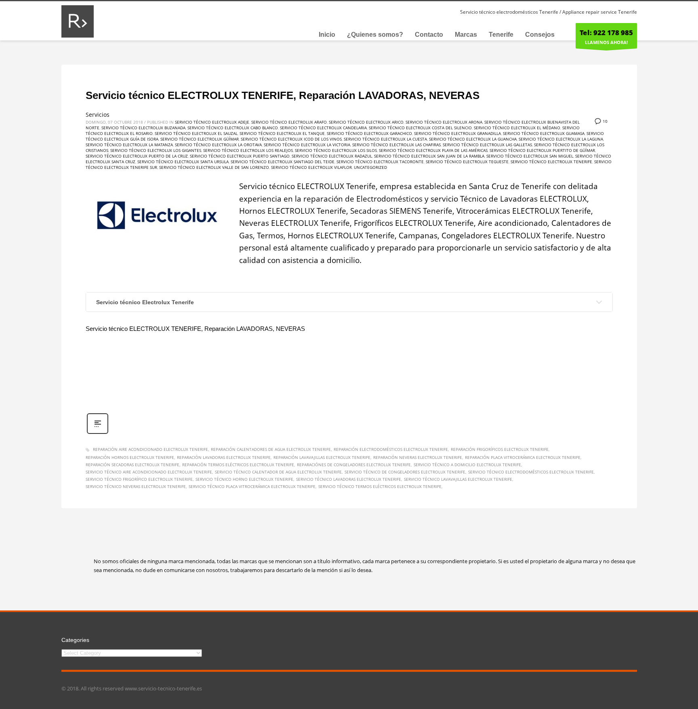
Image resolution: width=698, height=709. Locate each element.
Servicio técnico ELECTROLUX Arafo (289, 122)
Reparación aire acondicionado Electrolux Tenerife (150, 449)
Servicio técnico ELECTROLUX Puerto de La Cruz (137, 156)
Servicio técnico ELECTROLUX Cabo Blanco (232, 127)
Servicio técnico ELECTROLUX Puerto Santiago (240, 156)
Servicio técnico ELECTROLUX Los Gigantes (155, 150)
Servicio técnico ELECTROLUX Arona (444, 122)
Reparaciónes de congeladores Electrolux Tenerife (354, 464)
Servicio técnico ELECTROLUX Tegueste (467, 161)
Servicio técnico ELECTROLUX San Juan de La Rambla (429, 156)
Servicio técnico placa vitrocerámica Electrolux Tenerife (252, 486)
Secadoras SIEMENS (385, 211)
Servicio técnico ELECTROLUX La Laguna (561, 139)
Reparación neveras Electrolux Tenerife (417, 457)
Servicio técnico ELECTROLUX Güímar (199, 139)
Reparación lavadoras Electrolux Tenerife (224, 457)
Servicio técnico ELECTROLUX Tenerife (551, 161)
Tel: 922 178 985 (606, 32)
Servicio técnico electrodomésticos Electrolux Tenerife (531, 472)
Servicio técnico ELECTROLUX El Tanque (282, 133)
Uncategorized (370, 167)
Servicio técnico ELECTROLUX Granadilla (457, 133)
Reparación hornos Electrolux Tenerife (130, 457)
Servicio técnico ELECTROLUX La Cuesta (385, 139)
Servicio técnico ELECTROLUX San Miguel (529, 156)
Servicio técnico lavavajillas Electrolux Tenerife (458, 479)
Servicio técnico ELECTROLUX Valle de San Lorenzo (214, 167)
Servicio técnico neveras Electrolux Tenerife (136, 486)
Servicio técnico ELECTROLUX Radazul (332, 156)
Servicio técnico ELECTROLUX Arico (366, 122)
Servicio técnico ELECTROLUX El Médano (517, 127)
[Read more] (97, 433)
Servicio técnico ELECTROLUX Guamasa (543, 133)
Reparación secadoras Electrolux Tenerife (132, 464)
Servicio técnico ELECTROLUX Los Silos (336, 150)
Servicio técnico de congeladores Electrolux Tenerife (405, 472)
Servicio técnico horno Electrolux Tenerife (244, 479)
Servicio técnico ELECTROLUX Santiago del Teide (282, 161)
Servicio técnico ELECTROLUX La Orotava (218, 144)
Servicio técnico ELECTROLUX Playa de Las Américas (433, 150)
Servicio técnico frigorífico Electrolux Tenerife (139, 479)
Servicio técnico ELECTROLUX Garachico (369, 133)
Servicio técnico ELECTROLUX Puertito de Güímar (542, 150)
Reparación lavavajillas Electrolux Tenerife (321, 457)
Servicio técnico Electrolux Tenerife (145, 302)
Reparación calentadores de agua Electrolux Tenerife (271, 449)
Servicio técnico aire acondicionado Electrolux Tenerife (149, 472)
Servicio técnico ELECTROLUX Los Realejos (248, 150)
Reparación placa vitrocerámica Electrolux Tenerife (522, 457)
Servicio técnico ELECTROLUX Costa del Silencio (420, 127)
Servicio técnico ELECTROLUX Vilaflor (311, 167)
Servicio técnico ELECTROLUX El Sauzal (196, 133)
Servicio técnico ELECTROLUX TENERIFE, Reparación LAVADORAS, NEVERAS (282, 95)
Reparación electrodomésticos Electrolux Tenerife (391, 449)
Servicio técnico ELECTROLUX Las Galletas (487, 144)
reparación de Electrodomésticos (363, 199)
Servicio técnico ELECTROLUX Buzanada (143, 127)
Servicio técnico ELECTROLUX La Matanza (129, 144)
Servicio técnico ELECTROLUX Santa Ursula (183, 161)
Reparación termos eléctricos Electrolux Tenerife (238, 464)
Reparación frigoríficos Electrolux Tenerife (500, 449)
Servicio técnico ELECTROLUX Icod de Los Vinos (291, 139)
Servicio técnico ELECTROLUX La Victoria (307, 144)
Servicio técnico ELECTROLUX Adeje (212, 122)
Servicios (97, 114)
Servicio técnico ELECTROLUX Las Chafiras (396, 144)
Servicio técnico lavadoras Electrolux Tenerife (348, 479)
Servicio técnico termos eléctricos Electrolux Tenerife (380, 486)
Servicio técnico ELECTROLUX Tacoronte (380, 161)
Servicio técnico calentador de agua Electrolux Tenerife (278, 472)
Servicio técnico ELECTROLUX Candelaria (323, 127)
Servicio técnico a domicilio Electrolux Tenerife (467, 464)
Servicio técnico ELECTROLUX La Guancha (473, 139)
